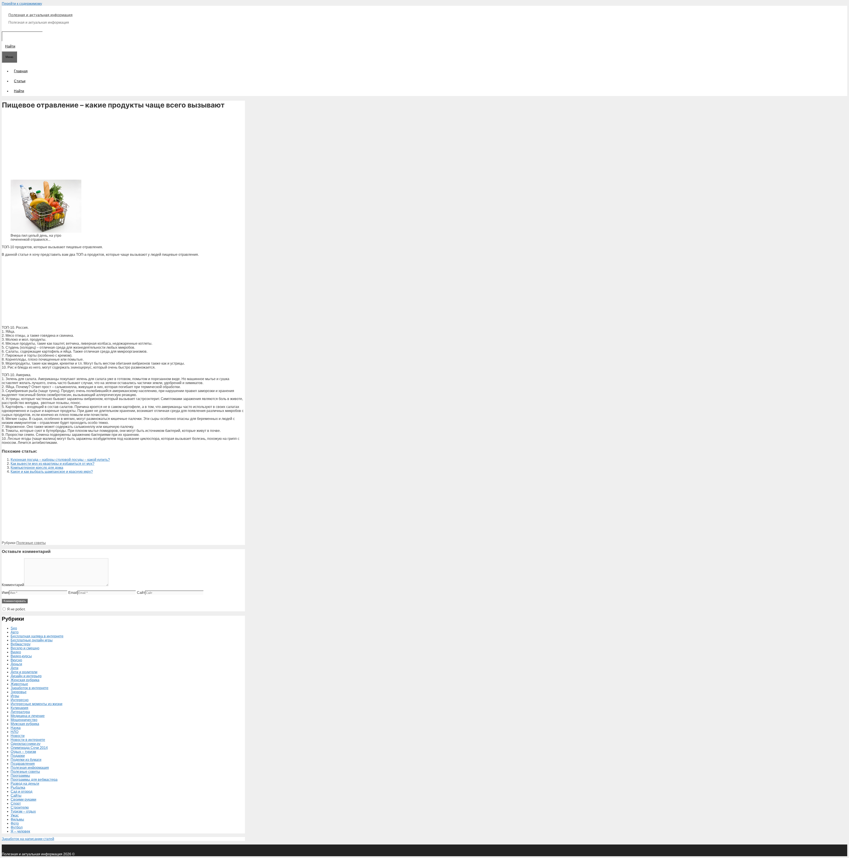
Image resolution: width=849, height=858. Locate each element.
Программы (20, 775)
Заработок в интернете (29, 688)
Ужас (15, 815)
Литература (20, 712)
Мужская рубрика (25, 724)
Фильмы (17, 819)
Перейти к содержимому (22, 4)
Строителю (20, 807)
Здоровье (19, 692)
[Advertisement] (123, 145)
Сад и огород (21, 791)
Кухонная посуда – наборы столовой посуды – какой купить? (60, 460)
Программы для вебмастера (34, 779)
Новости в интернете (28, 740)
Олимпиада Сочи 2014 (29, 748)
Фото (15, 823)
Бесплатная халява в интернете (37, 636)
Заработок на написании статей (28, 839)
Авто (15, 632)
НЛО (14, 732)
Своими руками (23, 799)
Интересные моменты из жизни (36, 704)
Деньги (16, 664)
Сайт (141, 592)
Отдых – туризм (23, 752)
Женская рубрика (25, 680)
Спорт (16, 803)
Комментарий (13, 585)
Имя (5, 592)
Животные (19, 684)
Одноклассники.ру (25, 744)
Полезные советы (31, 543)
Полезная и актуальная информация (40, 15)
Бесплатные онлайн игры (32, 640)
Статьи (19, 81)
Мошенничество (24, 720)
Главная (21, 71)
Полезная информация (30, 768)
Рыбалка (18, 787)
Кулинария (19, 708)
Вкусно (16, 660)
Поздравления (23, 764)
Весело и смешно (25, 648)
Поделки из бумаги (26, 760)
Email (72, 592)
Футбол (17, 827)
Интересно (20, 700)
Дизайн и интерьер (26, 676)
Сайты (16, 795)
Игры (15, 696)
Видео (16, 652)
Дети (14, 668)
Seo (14, 628)
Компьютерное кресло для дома (37, 467)
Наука (16, 728)
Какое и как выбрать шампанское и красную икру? (52, 471)
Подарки (18, 756)
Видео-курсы (21, 656)
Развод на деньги (25, 783)
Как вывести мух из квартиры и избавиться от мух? (52, 464)
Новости (18, 736)
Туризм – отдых (23, 811)
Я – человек (20, 831)
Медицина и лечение (28, 716)
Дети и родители (24, 672)
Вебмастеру (21, 644)
